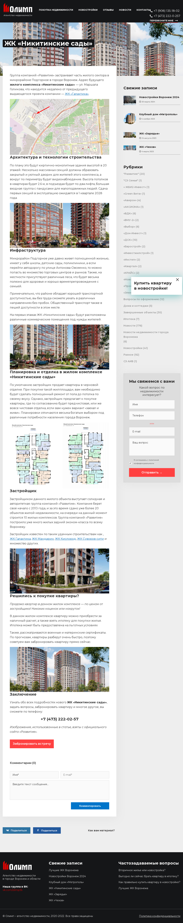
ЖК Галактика (20, 538)
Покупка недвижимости (56, 10)
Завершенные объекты (139, 312)
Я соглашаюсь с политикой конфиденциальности (146, 462)
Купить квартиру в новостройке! (153, 286)
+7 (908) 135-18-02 (167, 10)
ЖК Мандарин (43, 538)
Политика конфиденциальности (159, 916)
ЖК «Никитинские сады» (65, 888)
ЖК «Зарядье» (149, 133)
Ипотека (129, 319)
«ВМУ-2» (129, 220)
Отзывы (108, 10)
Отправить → (152, 472)
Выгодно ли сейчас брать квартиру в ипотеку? (148, 876)
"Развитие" (131, 173)
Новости (125, 10)
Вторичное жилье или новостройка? (141, 870)
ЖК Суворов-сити (90, 538)
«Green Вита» (132, 193)
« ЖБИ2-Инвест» (134, 187)
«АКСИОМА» (131, 206)
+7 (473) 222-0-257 (167, 16)
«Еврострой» (132, 246)
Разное (128, 354)
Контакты (143, 10)
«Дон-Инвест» (133, 233)
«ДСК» (127, 239)
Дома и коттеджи (135, 305)
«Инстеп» (129, 259)
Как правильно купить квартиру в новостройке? (149, 882)
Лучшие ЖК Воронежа (63, 870)
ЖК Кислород (65, 538)
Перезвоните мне (161, 20)
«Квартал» (130, 266)
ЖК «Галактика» (77, 94)
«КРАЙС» (129, 272)
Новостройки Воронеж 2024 (159, 97)
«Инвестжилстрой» (136, 253)
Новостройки (88, 10)
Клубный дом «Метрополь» (158, 114)
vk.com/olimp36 (12, 890)
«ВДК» (127, 213)
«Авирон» (130, 200)
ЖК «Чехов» (147, 147)
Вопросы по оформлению (141, 299)
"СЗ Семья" (130, 180)
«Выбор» (129, 226)
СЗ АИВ (128, 361)
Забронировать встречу (32, 743)
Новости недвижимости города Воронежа (146, 334)
